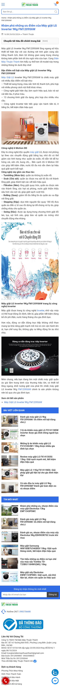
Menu (3, 4)
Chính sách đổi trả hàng (11, 684)
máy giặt (34, 152)
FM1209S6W (24, 389)
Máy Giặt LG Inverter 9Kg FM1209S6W (23, 402)
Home (3, 18)
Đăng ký (53, 594)
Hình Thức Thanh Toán (11, 674)
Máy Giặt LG (7, 77)
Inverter (40, 310)
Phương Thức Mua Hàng (12, 671)
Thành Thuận (28, 34)
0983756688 (25, 611)
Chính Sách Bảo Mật (10, 681)
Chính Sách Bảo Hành (10, 677)
